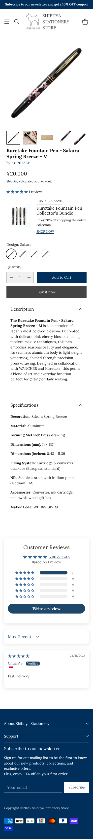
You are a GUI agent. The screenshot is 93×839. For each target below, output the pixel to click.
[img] (18, 656)
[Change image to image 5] (81, 138)
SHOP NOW (45, 231)
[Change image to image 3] (47, 138)
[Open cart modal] (85, 21)
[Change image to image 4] (64, 138)
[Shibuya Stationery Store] (46, 21)
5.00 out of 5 (59, 557)
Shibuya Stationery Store (50, 808)
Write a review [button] (46, 608)
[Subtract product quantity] (11, 277)
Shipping (12, 181)
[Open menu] (6, 21)
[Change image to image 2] (30, 138)
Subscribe (76, 787)
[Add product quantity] (29, 277)
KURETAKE (20, 163)
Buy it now (46, 292)
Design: (18, 244)
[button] (17, 192)
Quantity (13, 267)
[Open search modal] (16, 21)
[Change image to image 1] (13, 138)
